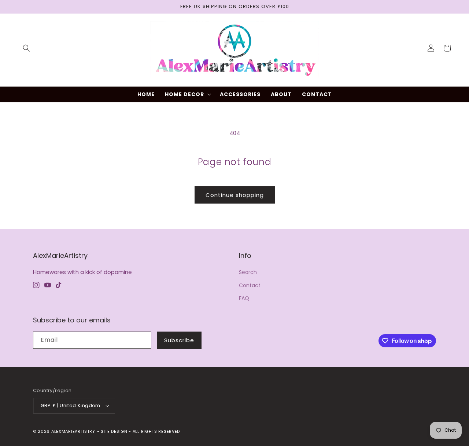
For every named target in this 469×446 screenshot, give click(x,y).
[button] (26, 48)
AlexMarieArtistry (73, 431)
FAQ (244, 298)
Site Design (114, 431)
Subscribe (179, 340)
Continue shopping (235, 195)
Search (248, 272)
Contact (250, 285)
